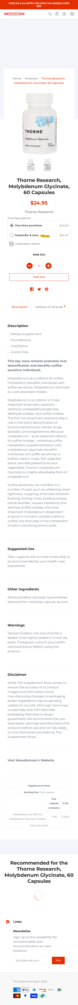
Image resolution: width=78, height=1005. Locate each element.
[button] (49, 13)
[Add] (48, 266)
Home (17, 78)
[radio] (12, 225)
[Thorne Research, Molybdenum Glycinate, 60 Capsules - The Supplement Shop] (39, 124)
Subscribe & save (32, 235)
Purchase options (19, 218)
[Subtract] (30, 266)
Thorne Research (39, 212)
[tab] (20, 307)
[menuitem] (49, 13)
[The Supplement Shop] (14, 13)
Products (31, 78)
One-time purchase (28, 225)
